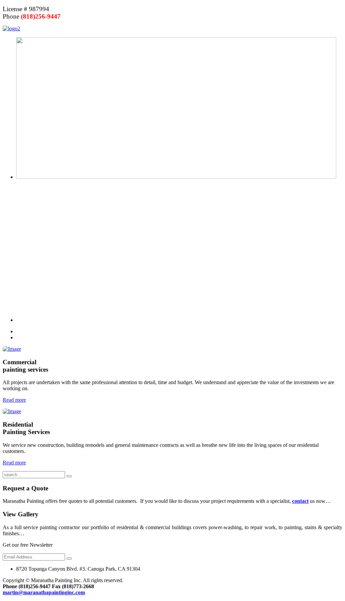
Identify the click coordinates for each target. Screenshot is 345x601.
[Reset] (69, 476)
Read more (14, 400)
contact (300, 501)
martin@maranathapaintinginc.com (44, 592)
